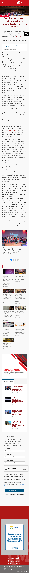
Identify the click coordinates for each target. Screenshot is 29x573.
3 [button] (15, 259)
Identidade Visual (14, 560)
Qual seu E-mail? (9, 454)
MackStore (12, 130)
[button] (25, 246)
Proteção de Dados (15, 558)
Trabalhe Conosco (14, 561)
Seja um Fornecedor (15, 563)
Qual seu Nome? (8, 448)
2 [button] (13, 259)
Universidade (5, 15)
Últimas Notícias (8, 381)
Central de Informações (15, 557)
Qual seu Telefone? (9, 460)
